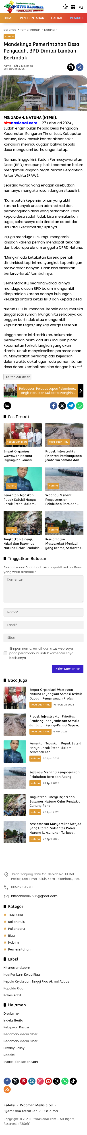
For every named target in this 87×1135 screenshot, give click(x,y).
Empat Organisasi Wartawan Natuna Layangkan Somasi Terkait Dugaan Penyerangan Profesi (19, 456)
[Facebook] (53, 405)
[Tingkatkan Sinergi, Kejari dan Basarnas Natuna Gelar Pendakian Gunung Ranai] (23, 523)
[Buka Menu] (73, 6)
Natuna (9, 36)
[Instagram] (40, 1081)
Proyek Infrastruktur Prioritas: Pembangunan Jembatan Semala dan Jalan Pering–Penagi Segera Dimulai (63, 456)
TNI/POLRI (15, 915)
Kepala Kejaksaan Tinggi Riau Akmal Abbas (36, 981)
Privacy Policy (14, 1048)
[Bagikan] (79, 67)
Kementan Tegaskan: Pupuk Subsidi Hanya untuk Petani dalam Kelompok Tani (20, 499)
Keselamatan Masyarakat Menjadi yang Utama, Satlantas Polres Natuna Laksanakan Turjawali (63, 543)
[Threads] (56, 1081)
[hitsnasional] (24, 6)
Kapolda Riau (13, 988)
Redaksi (9, 1055)
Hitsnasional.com (17, 967)
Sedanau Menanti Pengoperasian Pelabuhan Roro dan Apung (61, 499)
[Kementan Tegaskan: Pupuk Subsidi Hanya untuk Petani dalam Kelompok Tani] (23, 479)
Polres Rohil (12, 995)
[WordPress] (31, 1081)
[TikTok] (73, 1081)
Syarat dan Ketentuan (21, 1062)
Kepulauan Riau (17, 442)
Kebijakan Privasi (16, 1027)
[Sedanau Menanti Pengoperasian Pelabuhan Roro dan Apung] (64, 479)
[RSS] (7, 1089)
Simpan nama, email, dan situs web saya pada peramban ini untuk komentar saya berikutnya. (41, 653)
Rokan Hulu (16, 922)
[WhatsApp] (79, 405)
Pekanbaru (16, 928)
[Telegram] (71, 405)
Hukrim (13, 942)
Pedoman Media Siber (20, 1034)
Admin (8, 66)
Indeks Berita (13, 1020)
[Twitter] (62, 405)
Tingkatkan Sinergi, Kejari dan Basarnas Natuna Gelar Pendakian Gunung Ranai (23, 543)
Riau (11, 935)
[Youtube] (48, 1081)
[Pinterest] (23, 1081)
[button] (65, 6)
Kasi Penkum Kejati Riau (22, 974)
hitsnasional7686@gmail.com (34, 896)
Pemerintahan (19, 949)
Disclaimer (12, 1013)
